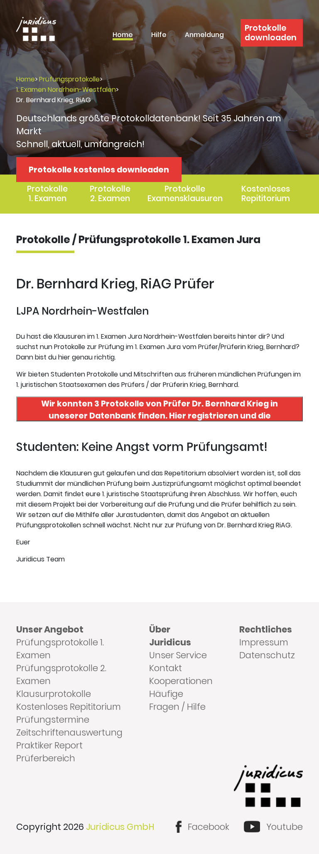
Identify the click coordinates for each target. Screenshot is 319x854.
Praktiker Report (49, 745)
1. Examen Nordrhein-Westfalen (66, 89)
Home (123, 35)
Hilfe (159, 35)
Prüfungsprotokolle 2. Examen (61, 674)
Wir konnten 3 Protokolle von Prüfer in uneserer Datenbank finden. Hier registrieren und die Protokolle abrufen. (159, 409)
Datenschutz (267, 655)
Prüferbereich (45, 758)
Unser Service (178, 655)
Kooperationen (181, 681)
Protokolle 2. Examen (110, 193)
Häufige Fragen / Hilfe (177, 700)
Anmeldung (204, 35)
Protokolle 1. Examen (47, 193)
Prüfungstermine (52, 720)
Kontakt (165, 668)
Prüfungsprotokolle (69, 79)
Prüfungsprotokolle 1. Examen (60, 648)
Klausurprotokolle (53, 694)
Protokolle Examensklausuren (185, 193)
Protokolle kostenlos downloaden (99, 169)
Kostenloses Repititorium (265, 193)
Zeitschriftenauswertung (69, 732)
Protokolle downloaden (271, 32)
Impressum (263, 642)
